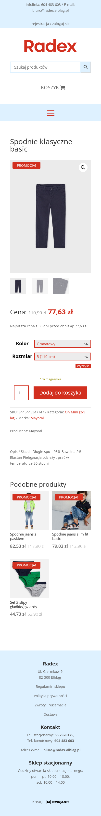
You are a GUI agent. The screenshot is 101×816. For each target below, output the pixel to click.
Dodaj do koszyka (60, 392)
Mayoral (37, 418)
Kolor (22, 343)
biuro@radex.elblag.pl (61, 750)
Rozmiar (22, 356)
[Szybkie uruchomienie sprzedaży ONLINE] (58, 803)
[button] (83, 167)
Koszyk (50, 87)
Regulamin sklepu (50, 686)
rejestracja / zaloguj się (51, 23)
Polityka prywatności (50, 695)
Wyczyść (83, 366)
